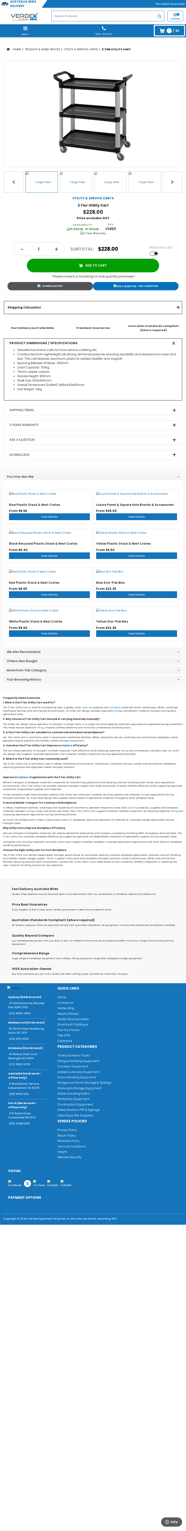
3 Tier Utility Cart (116, 49)
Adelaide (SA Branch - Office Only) (25, 1076)
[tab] (93, 307)
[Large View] (41, 182)
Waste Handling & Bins (73, 1093)
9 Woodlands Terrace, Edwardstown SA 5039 (23, 1086)
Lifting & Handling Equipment (78, 1061)
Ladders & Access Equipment (78, 1072)
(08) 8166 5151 (19, 1094)
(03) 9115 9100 (19, 1039)
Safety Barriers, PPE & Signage (78, 1110)
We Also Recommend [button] (23, 652)
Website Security (69, 1157)
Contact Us (65, 1003)
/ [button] (173, 30)
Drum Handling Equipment (76, 1077)
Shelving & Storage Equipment (79, 1088)
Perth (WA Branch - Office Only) (22, 1105)
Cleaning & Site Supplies (75, 1115)
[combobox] (108, 16)
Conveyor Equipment (72, 1066)
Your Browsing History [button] (24, 679)
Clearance (64, 1041)
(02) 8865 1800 (20, 1013)
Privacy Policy (67, 1130)
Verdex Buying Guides (73, 1019)
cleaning (87, 707)
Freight (62, 1152)
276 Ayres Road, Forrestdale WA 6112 (22, 1115)
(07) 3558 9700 (20, 1064)
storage (118, 710)
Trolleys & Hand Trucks (42, 49)
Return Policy (66, 1135)
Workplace (22, 777)
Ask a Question (148, 286)
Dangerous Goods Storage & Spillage (84, 1083)
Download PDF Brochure (50, 286)
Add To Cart (96, 265)
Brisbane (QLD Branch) (25, 1048)
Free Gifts (63, 1035)
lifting (40, 727)
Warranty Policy (68, 1141)
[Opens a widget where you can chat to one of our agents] (169, 1523)
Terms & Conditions (71, 1146)
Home (17, 49)
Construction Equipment (75, 1104)
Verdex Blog (65, 1008)
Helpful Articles (68, 1014)
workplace (115, 707)
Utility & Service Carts (81, 49)
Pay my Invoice (68, 1030)
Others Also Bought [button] (22, 661)
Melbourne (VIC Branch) (26, 1022)
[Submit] (159, 17)
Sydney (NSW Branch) (24, 997)
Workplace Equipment (73, 1099)
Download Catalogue (72, 1024)
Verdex (50, 858)
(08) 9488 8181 (19, 1123)
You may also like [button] (20, 476)
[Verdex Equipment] (24, 16)
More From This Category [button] (26, 670)
